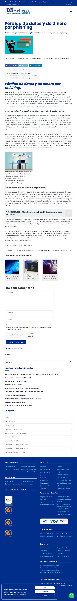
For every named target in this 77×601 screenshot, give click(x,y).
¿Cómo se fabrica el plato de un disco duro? (18, 405)
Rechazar (45, 592)
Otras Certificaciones (47, 505)
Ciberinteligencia (10, 421)
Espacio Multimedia (46, 536)
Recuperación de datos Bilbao (49, 570)
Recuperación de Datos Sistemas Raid (16, 448)
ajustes (24, 594)
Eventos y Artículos (46, 533)
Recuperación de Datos (12, 441)
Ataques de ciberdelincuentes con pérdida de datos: (23, 76)
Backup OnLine (10, 467)
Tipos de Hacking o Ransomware (59, 58)
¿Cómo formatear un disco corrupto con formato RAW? (22, 388)
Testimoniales (9, 481)
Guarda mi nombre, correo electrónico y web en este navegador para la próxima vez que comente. (28, 328)
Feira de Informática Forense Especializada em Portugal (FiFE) (64, 506)
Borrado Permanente (28, 467)
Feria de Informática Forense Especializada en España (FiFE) (64, 499)
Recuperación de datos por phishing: (19, 78)
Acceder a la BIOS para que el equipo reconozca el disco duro (24, 392)
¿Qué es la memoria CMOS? (13, 385)
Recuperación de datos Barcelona (50, 568)
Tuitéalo (24, 65)
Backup (7, 418)
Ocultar (28, 70)
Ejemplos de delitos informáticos (15, 395)
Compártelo (12, 65)
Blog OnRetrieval (33, 33)
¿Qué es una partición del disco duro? (16, 381)
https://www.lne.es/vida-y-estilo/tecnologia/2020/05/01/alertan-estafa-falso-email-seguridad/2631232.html (38, 250)
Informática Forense (11, 437)
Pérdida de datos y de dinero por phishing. (18, 73)
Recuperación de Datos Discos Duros (16, 445)
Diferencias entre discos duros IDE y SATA (18, 378)
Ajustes (45, 596)
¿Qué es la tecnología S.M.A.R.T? (15, 402)
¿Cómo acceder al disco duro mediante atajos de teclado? (23, 398)
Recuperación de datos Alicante (50, 572)
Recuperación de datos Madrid (50, 566)
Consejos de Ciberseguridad (13, 429)
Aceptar (44, 588)
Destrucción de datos (12, 469)
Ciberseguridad (9, 425)
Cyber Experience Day (47, 502)
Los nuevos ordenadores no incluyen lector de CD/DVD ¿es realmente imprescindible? (32, 374)
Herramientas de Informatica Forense (16, 433)
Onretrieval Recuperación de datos (16, 33)
